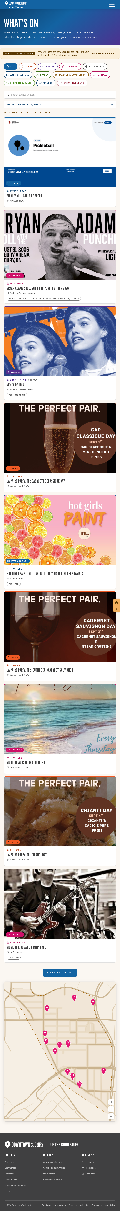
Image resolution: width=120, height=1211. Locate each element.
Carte (7, 1191)
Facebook (90, 1167)
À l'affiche (9, 1162)
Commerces (10, 1167)
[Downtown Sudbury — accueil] (16, 4)
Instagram (91, 1162)
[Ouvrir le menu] (111, 4)
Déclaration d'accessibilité (103, 1205)
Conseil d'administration (54, 1167)
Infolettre (90, 1173)
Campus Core (11, 1179)
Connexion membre (52, 1179)
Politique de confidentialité (54, 1205)
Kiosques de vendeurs (15, 1185)
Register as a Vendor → (104, 53)
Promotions (10, 1173)
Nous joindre (49, 1173)
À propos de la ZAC (52, 1162)
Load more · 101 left (60, 972)
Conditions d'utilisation (79, 1205)
